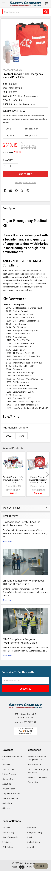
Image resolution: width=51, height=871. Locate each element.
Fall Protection (34, 764)
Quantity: (8, 160)
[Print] (16, 190)
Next (47, 474)
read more (7, 541)
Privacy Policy (8, 788)
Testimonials (8, 769)
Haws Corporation (10, 837)
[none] (25, 43)
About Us (6, 783)
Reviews (6, 764)
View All (30, 847)
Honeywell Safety (34, 832)
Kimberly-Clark (33, 842)
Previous (3, 474)
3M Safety (6, 842)
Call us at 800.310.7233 (25, 722)
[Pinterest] (27, 190)
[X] (22, 190)
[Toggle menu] (3, 3)
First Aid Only (8, 832)
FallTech (6, 827)
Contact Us (7, 779)
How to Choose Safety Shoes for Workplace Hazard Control (21, 523)
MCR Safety (7, 847)
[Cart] (47, 4)
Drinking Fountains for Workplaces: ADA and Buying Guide (23, 582)
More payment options (25, 182)
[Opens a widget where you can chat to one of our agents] (40, 866)
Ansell (29, 837)
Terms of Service (10, 798)
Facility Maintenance (37, 777)
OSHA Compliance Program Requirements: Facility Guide (20, 641)
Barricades (33, 782)
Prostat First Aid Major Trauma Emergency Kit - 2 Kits (13, 480)
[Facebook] (5, 190)
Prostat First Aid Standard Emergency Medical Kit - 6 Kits (38, 480)
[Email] (10, 190)
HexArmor (31, 827)
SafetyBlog (7, 803)
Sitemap (6, 808)
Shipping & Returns (11, 793)
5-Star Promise (9, 774)
